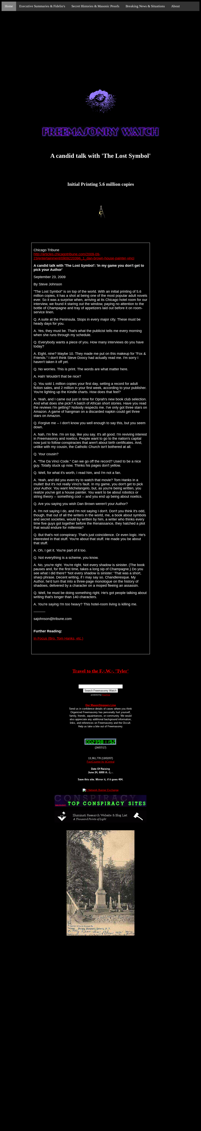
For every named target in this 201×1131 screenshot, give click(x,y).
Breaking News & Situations (145, 6)
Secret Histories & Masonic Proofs (95, 6)
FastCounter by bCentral (100, 761)
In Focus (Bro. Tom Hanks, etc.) (58, 638)
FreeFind (106, 695)
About (175, 6)
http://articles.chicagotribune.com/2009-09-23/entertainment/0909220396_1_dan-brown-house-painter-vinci (84, 256)
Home (9, 6)
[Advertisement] (100, 45)
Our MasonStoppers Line (100, 705)
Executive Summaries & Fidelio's (42, 6)
